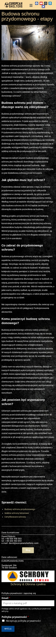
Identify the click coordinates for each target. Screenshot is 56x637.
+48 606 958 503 (13, 538)
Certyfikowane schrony (15, 517)
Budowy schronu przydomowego (19, 509)
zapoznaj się (29, 593)
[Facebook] (36, 3)
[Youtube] (41, 3)
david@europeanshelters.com (23, 543)
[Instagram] (45, 3)
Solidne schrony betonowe (16, 513)
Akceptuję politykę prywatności (23, 620)
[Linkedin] (50, 3)
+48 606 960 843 (13, 541)
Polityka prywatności (15, 617)
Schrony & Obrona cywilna (28, 584)
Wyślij (7, 628)
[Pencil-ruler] (43, 6)
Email (6, 598)
